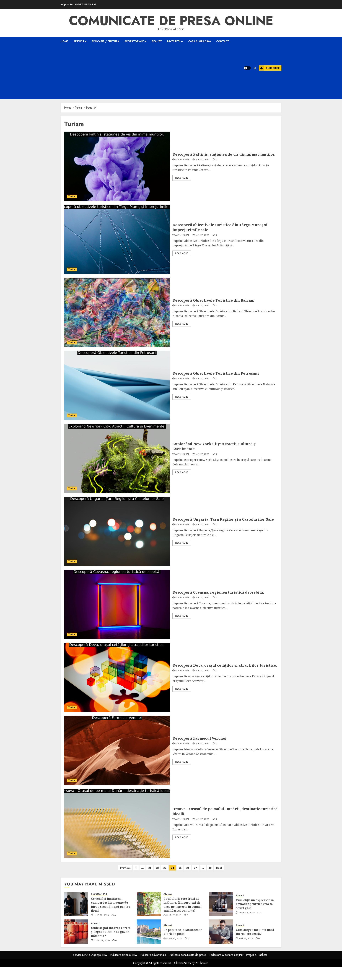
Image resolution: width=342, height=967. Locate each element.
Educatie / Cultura (105, 41)
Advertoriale (134, 41)
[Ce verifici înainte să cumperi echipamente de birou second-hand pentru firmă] (76, 904)
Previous (125, 868)
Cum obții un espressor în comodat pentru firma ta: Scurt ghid (255, 904)
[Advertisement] (147, 72)
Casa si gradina (199, 41)
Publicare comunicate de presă (187, 955)
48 (210, 868)
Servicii (79, 41)
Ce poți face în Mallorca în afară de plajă (183, 932)
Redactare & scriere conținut (226, 955)
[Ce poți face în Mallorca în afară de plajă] (149, 931)
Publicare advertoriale (153, 955)
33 (164, 868)
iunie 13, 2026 (174, 938)
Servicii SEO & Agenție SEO (90, 955)
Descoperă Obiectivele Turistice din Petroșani (215, 373)
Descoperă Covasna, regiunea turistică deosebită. (218, 592)
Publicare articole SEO (123, 955)
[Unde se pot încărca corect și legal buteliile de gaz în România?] (76, 931)
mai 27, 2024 (202, 159)
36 (188, 868)
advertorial (182, 159)
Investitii (173, 41)
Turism (71, 196)
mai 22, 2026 (246, 938)
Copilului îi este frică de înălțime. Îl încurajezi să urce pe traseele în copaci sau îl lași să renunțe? (182, 905)
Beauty (157, 41)
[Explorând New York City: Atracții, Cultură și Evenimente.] (117, 458)
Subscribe (273, 68)
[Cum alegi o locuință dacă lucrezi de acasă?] (221, 931)
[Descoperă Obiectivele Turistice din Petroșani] (117, 385)
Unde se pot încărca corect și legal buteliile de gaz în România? (110, 932)
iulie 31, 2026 (101, 915)
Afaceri (168, 894)
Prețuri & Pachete (257, 955)
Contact (222, 41)
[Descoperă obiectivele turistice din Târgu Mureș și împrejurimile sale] (117, 239)
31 (149, 868)
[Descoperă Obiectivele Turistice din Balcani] (117, 312)
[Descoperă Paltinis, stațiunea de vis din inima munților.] (117, 166)
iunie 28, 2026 (247, 912)
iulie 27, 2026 (173, 915)
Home (64, 41)
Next (219, 868)
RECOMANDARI (99, 894)
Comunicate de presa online (171, 20)
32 (157, 868)
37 (195, 868)
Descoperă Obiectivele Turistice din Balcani (213, 300)
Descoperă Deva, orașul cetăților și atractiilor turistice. (224, 665)
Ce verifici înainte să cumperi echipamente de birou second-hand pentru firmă (110, 905)
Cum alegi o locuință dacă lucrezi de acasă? (255, 932)
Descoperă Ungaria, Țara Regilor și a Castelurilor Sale (223, 519)
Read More (181, 177)
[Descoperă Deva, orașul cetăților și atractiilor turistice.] (117, 677)
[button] (255, 68)
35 (180, 868)
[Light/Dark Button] (247, 68)
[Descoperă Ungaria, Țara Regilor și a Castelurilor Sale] (117, 531)
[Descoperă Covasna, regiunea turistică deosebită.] (117, 604)
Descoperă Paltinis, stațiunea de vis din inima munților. (223, 154)
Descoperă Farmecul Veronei (199, 738)
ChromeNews (182, 963)
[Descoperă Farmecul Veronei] (117, 750)
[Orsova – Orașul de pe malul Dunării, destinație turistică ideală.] (117, 823)
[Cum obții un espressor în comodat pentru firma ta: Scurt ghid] (221, 904)
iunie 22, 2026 (102, 940)
